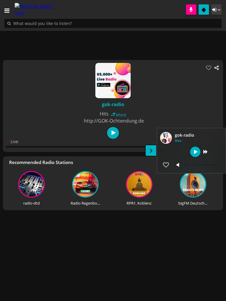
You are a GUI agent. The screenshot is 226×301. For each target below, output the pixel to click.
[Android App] (204, 9)
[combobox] (60, 23)
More (121, 115)
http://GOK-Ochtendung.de (114, 121)
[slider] (202, 165)
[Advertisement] (113, 42)
